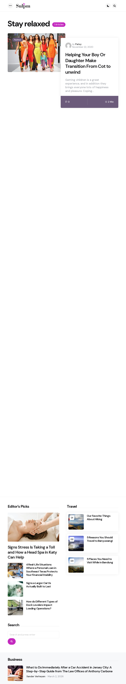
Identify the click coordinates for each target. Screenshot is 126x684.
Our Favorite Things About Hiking (98, 517)
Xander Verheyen (35, 676)
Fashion (17, 40)
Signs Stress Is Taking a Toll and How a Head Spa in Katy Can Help (32, 552)
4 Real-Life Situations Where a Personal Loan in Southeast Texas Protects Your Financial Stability (41, 570)
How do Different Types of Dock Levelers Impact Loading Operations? (41, 605)
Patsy (78, 44)
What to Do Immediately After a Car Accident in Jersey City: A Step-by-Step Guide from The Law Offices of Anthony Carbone (69, 669)
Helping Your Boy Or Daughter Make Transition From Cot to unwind (87, 63)
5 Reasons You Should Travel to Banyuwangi (100, 539)
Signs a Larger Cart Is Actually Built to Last (38, 584)
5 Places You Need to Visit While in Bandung (100, 560)
